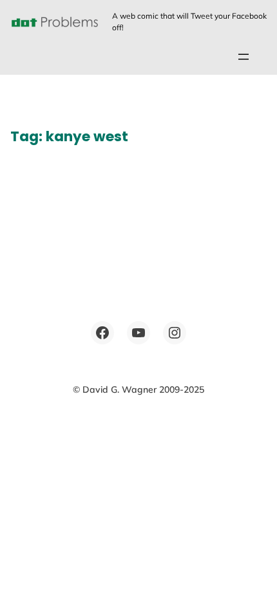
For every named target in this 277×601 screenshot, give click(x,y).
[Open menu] (243, 56)
